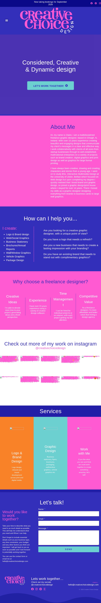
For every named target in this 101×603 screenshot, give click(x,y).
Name (41, 509)
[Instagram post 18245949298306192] (9, 385)
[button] (7, 20)
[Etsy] (44, 589)
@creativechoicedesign (50, 348)
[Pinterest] (96, 3)
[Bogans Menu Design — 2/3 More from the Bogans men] (50, 365)
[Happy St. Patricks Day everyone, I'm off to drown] (91, 365)
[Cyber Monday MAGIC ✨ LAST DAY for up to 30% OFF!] (91, 385)
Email (41, 519)
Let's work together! (49, 85)
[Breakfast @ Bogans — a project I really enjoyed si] (9, 365)
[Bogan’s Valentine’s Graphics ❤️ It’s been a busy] (50, 385)
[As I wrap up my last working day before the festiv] (71, 385)
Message (42, 528)
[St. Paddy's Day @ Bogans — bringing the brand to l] (71, 365)
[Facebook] (92, 3)
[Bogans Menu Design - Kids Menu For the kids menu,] (30, 365)
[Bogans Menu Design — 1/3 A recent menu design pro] (30, 385)
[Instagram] (100, 3)
